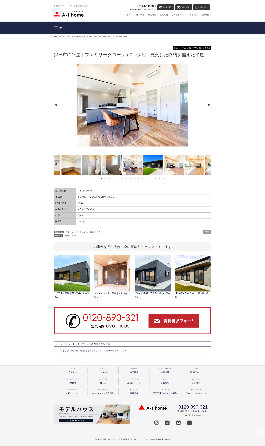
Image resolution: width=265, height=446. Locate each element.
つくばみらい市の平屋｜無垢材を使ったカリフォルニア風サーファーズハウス (92, 351)
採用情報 (134, 392)
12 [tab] (147, 178)
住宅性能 (164, 370)
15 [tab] (159, 178)
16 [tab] (163, 178)
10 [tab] (138, 178)
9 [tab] (134, 178)
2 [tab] (105, 178)
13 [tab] (151, 178)
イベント (72, 370)
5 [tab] (118, 178)
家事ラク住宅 (95, 232)
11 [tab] (142, 178)
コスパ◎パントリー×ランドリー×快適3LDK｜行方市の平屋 (84, 344)
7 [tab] (126, 178)
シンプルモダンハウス (79, 232)
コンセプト (103, 370)
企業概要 (195, 381)
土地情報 (72, 381)
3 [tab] (109, 178)
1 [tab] (101, 178)
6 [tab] (122, 178)
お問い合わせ (72, 392)
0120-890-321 (143, 7)
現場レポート (134, 381)
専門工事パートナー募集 (165, 392)
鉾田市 (74, 236)
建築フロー (195, 370)
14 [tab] (155, 178)
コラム (103, 381)
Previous (56, 105)
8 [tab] (130, 178)
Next (209, 105)
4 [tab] (113, 178)
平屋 (207, 232)
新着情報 (165, 381)
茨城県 (67, 236)
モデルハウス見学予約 (103, 392)
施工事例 (134, 370)
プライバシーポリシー (196, 392)
